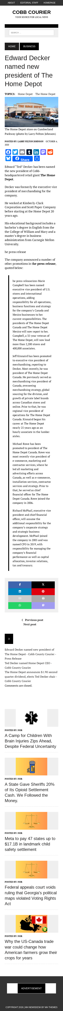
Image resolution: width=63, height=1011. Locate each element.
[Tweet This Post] (43, 584)
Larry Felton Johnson (30, 141)
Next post (29, 624)
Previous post (34, 620)
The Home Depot (45, 94)
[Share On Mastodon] (43, 605)
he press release (44, 264)
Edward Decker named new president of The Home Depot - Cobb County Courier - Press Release (30, 654)
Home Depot (25, 94)
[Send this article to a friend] (19, 598)
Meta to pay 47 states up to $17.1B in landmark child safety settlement (30, 844)
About (11, 3)
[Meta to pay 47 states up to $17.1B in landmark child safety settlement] (31, 827)
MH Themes (51, 1007)
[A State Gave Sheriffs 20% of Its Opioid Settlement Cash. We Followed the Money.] (31, 773)
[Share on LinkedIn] (19, 591)
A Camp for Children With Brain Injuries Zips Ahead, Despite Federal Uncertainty (30, 741)
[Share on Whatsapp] (19, 605)
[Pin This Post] (43, 591)
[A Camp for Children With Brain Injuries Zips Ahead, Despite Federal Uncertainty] (31, 724)
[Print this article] (43, 598)
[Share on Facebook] (19, 584)
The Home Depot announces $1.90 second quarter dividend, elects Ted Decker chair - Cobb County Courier (31, 676)
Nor (20, 730)
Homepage (49, 3)
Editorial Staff (29, 3)
